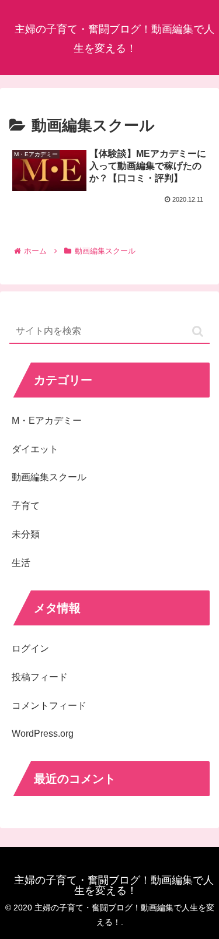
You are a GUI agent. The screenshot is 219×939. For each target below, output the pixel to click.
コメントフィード (49, 706)
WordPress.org (43, 733)
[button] (197, 331)
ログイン (30, 648)
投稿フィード (40, 677)
